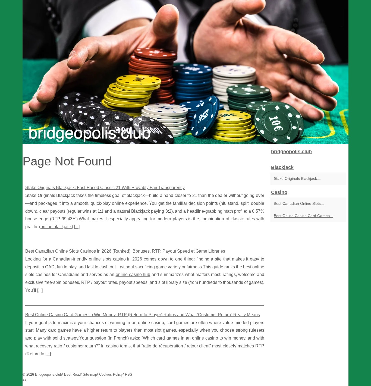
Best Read (72, 374)
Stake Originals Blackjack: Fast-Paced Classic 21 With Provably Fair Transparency (105, 187)
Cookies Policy (111, 374)
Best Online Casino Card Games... (303, 216)
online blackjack (56, 226)
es (24, 380)
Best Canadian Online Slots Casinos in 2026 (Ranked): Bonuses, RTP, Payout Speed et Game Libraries (125, 251)
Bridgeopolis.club (48, 374)
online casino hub (133, 274)
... (76, 226)
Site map (90, 374)
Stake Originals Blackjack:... (297, 178)
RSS (128, 374)
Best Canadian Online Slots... (299, 203)
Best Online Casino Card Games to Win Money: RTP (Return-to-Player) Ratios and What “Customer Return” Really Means (142, 314)
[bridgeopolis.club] (185, 72)
